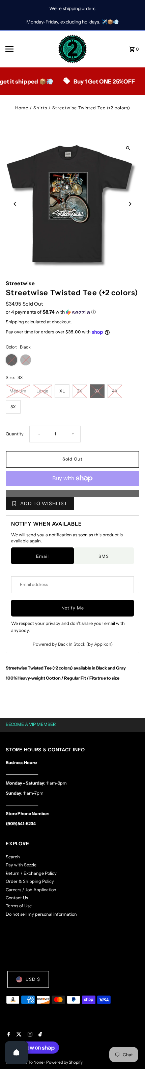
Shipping (15, 321)
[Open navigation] (29, 49)
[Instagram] (29, 1034)
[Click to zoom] (128, 148)
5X (13, 406)
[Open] (16, 1052)
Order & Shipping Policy (30, 881)
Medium (17, 390)
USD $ (33, 979)
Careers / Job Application (31, 889)
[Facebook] (8, 1034)
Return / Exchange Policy (31, 873)
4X (115, 390)
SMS (103, 556)
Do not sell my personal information (41, 914)
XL (62, 390)
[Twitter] (18, 1034)
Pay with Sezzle (21, 864)
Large (42, 390)
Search (13, 856)
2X (79, 390)
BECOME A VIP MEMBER (31, 724)
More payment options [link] (72, 493)
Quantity (15, 433)
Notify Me (72, 607)
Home (21, 107)
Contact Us (17, 897)
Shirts (40, 107)
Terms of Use (19, 905)
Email (42, 556)
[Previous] (15, 203)
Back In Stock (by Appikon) (85, 644)
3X (97, 390)
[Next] (130, 203)
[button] (72, 312)
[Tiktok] (39, 1034)
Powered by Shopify (64, 1062)
